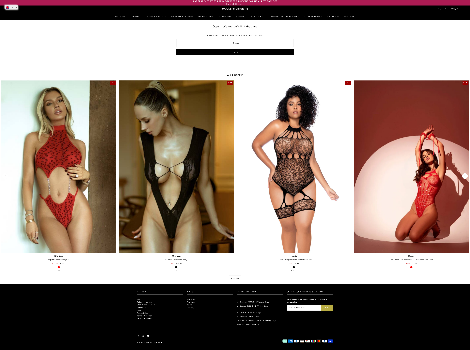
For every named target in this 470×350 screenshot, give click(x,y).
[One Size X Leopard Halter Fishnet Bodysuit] (293, 166)
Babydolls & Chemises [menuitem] (182, 17)
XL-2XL (293, 270)
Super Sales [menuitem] (333, 17)
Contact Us (141, 307)
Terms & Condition (144, 316)
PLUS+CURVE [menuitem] (257, 17)
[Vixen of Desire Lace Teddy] (176, 166)
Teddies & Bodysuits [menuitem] (156, 17)
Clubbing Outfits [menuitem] (313, 17)
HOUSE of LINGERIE (235, 9)
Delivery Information (145, 302)
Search (139, 299)
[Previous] (5, 176)
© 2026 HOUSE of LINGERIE (148, 342)
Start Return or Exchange (147, 305)
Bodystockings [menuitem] (205, 17)
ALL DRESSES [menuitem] (273, 17)
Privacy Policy (142, 313)
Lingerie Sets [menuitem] (224, 17)
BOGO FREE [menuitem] (349, 17)
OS (59, 270)
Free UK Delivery (235, 4)
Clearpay (190, 307)
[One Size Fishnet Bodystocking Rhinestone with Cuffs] (411, 166)
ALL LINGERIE (235, 75)
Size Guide (191, 299)
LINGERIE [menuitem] (135, 17)
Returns (140, 310)
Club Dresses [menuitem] (293, 17)
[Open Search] (439, 9)
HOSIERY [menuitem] (240, 17)
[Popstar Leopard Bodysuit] (58, 166)
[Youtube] (148, 336)
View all (235, 278)
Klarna (189, 305)
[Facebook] (138, 336)
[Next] (465, 176)
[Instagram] (143, 336)
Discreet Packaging (144, 318)
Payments (191, 302)
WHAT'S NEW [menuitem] (120, 17)
